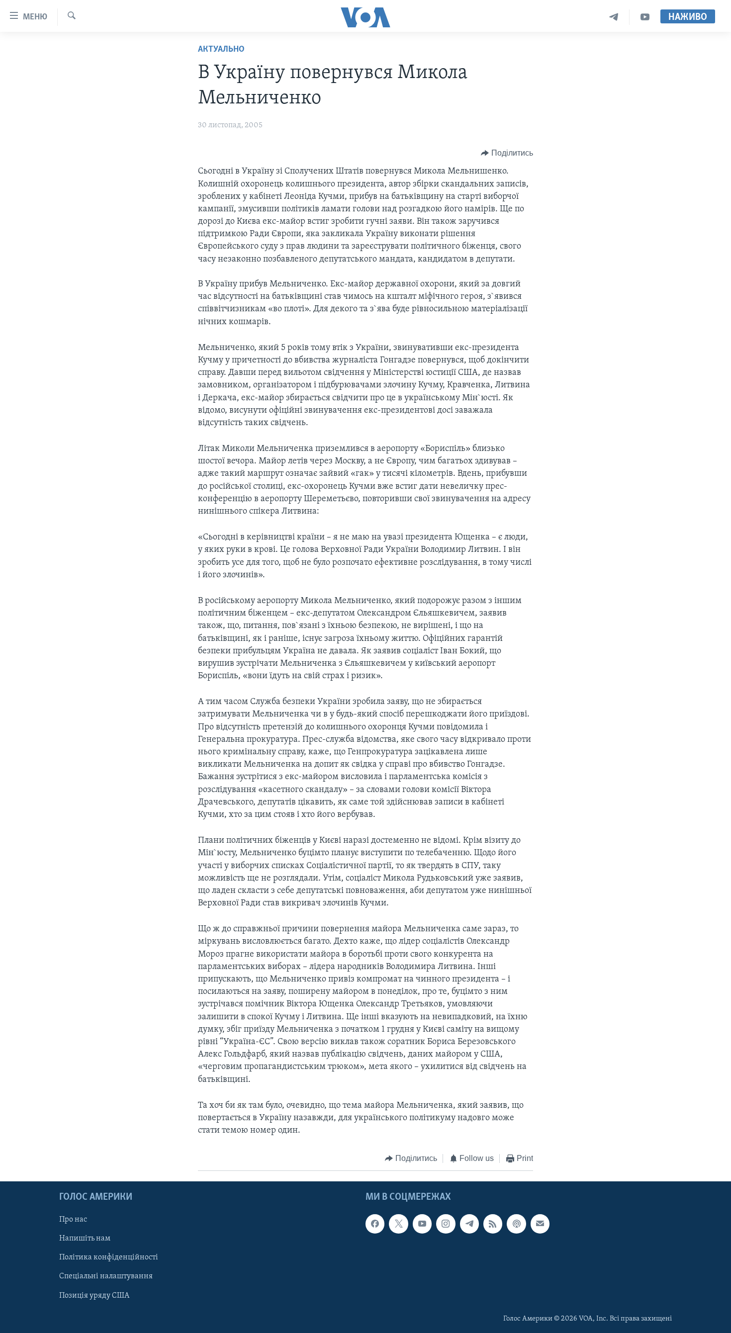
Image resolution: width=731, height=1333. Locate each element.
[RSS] (492, 1223)
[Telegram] (614, 17)
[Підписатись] (540, 1223)
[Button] (507, 153)
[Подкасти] (516, 1223)
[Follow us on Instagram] (445, 1223)
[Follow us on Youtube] (422, 1223)
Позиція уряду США (94, 1295)
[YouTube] (645, 17)
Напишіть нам (84, 1239)
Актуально (221, 49)
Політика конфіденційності (108, 1257)
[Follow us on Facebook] (375, 1223)
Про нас (73, 1220)
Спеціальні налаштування (106, 1276)
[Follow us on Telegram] (469, 1223)
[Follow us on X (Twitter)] (398, 1223)
